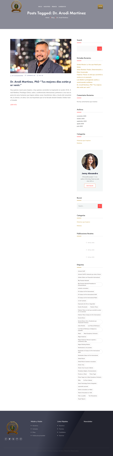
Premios (54, 6)
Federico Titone (94, 307)
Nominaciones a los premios (85, 347)
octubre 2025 (80, 118)
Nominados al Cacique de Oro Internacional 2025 (89, 351)
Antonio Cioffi (81, 271)
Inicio (40, 6)
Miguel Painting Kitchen (84, 344)
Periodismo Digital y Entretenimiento (87, 371)
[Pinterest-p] (17, 439)
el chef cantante (82, 301)
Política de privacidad (39, 436)
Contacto (35, 429)
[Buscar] (99, 49)
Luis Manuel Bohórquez (94, 326)
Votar (100, 6)
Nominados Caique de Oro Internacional (88, 355)
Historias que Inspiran (84, 140)
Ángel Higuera (81, 399)
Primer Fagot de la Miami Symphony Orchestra (89, 377)
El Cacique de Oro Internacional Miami (87, 297)
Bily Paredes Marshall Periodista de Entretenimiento (87, 284)
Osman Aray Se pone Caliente (85, 368)
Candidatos (62, 6)
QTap (79, 380)
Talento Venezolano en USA (85, 392)
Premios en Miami (82, 374)
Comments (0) (31, 75)
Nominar (61, 436)
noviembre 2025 (81, 116)
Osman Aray (81, 365)
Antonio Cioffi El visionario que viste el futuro (89, 274)
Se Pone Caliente (87, 380)
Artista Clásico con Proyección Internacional (89, 277)
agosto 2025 (80, 123)
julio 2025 (80, 126)
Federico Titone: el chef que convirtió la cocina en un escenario (89, 311)
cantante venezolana (83, 288)
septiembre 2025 (82, 121)
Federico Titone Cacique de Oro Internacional (89, 315)
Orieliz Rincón (81, 358)
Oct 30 (41, 75)
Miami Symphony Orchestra (91, 333)
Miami (79, 333)
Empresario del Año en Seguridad (86, 304)
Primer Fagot (93, 374)
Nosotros (47, 6)
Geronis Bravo (81, 318)
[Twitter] (9, 439)
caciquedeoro (18, 75)
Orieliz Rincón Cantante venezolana (87, 361)
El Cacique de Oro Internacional (86, 291)
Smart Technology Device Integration (87, 383)
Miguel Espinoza (82, 336)
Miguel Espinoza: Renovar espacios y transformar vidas (87, 340)
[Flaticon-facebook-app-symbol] (5, 439)
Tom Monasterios (93, 396)
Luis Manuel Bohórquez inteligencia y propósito (87, 329)
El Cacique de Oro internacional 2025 (87, 294)
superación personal (83, 386)
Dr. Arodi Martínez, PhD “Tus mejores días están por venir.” (40, 83)
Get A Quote (89, 185)
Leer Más (13, 105)
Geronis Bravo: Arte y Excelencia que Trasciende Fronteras (87, 321)
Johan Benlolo (81, 326)
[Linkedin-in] (13, 439)
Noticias (79, 143)
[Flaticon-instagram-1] (20, 439)
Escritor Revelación (82, 307)
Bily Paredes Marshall (83, 280)
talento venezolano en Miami (85, 389)
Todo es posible (82, 396)
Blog (34, 432)
